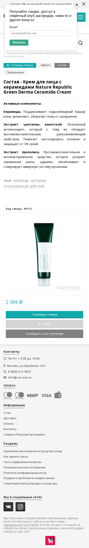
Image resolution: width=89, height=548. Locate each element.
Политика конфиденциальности (25, 472)
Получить (19, 42)
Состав (62, 65)
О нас (7, 412)
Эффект (45, 65)
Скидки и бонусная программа (24, 434)
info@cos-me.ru (19, 377)
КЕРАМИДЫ (21, 181)
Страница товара (21, 65)
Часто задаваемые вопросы (22, 462)
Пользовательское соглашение (25, 467)
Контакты (10, 429)
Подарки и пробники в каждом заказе (29, 478)
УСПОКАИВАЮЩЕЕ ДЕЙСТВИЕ (24, 186)
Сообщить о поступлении (44, 333)
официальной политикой (21, 525)
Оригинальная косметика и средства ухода (33, 451)
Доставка (10, 418)
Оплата (9, 423)
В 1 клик (44, 324)
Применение (15, 72)
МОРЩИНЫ (38, 181)
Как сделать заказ (16, 456)
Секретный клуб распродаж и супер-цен (30, 483)
